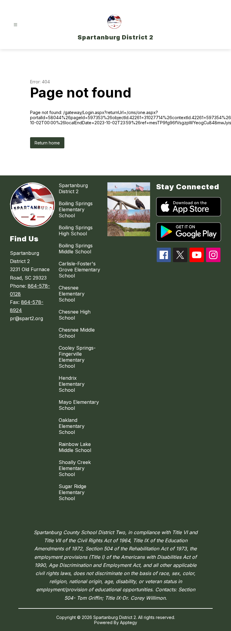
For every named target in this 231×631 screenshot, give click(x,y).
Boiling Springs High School (76, 230)
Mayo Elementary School (79, 405)
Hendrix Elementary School (72, 384)
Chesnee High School (75, 315)
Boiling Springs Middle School (76, 249)
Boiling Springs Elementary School (76, 209)
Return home (47, 142)
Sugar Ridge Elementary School (72, 492)
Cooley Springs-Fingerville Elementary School (77, 357)
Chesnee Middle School (77, 333)
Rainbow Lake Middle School (75, 447)
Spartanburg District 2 (73, 188)
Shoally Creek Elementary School (75, 468)
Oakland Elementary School (72, 426)
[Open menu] (15, 24)
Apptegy (128, 622)
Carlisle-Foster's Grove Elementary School (79, 270)
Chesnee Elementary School (72, 294)
